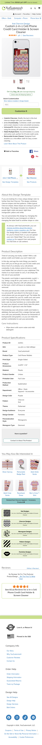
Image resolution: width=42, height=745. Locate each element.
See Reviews (25, 35)
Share (36, 151)
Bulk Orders (11, 707)
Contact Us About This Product (21, 440)
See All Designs (12, 697)
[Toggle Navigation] (31, 8)
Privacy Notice (31, 730)
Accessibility (13, 737)
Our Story (10, 651)
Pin (36, 156)
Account (17, 14)
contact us (10, 239)
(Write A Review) (33, 568)
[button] (38, 8)
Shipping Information (14, 677)
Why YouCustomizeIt (14, 654)
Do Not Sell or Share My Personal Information (20, 734)
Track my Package (13, 684)
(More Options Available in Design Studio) (16, 101)
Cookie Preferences (26, 737)
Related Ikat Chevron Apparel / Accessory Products (21, 501)
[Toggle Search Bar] (35, 8)
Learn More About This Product (15, 143)
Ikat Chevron (32, 178)
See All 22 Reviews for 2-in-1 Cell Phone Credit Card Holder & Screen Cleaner (21, 592)
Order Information (13, 674)
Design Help (11, 700)
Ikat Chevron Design (21, 24)
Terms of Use (19, 730)
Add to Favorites (12, 151)
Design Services (12, 704)
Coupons (8, 730)
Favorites (26, 14)
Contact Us (11, 661)
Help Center (36, 14)
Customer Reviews (13, 657)
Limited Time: (21, 2)
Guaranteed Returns (14, 681)
